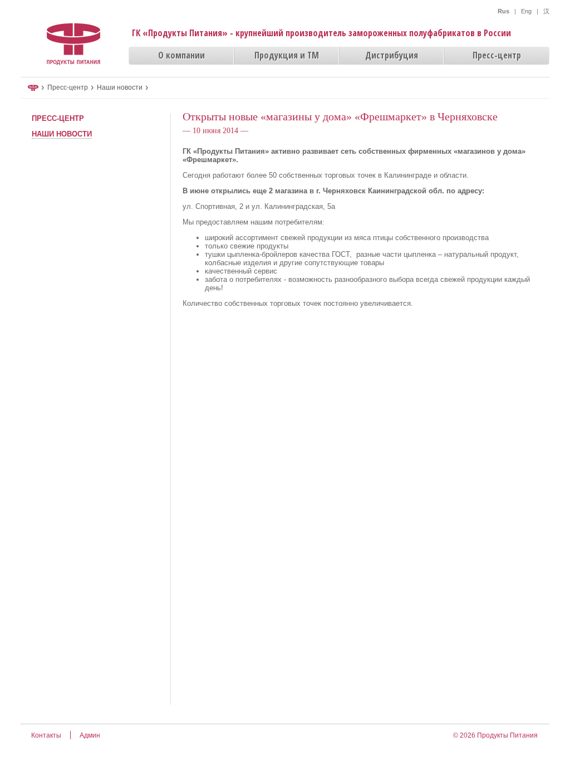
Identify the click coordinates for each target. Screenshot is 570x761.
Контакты (46, 735)
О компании (181, 55)
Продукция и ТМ (286, 55)
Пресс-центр (497, 55)
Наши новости (119, 87)
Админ (90, 735)
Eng (526, 11)
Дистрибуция (391, 55)
